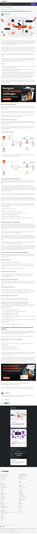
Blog (4, 7)
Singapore (10, 384)
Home (2, 7)
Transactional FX (3, 517)
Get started (33, 4)
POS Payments (3, 499)
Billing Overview (3, 503)
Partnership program (22, 499)
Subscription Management (4, 506)
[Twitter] (2, 526)
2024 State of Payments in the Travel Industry (24, 80)
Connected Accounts (4, 513)
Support (20, 510)
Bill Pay (2, 488)
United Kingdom (14, 384)
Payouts (2, 519)
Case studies (21, 506)
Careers (20, 498)
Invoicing (2, 505)
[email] (8, 403)
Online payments (9, 7)
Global (18, 384)
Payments (2, 516)
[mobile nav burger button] (35, 1)
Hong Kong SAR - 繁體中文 (5, 384)
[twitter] (5, 403)
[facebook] (4, 403)
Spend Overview (3, 484)
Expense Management (4, 487)
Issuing (2, 520)
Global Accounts (3, 477)
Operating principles (22, 493)
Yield (1, 480)
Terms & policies (21, 495)
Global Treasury (21, 477)
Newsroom (20, 507)
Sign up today (24, 361)
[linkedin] (7, 403)
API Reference (21, 488)
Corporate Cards (3, 485)
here (18, 532)
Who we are (20, 492)
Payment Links (3, 498)
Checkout (2, 495)
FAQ (19, 509)
